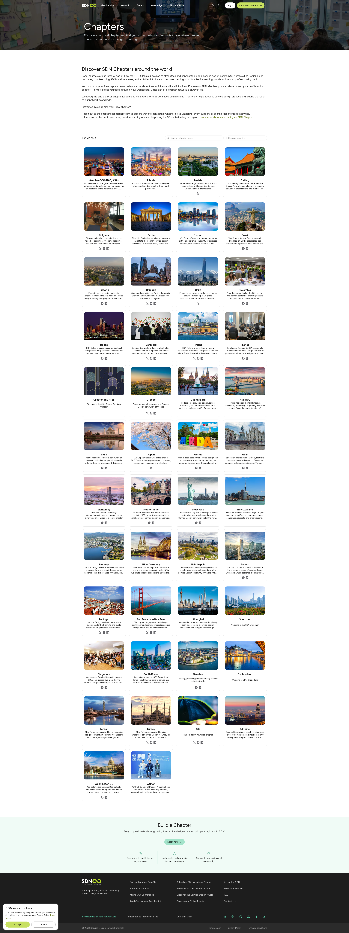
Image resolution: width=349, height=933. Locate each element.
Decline (43, 924)
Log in (230, 5)
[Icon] (168, 138)
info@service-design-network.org (99, 916)
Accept (17, 924)
